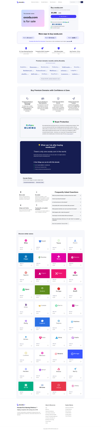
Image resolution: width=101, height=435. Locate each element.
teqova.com (55, 327)
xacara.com (55, 359)
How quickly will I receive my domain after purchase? (63, 205)
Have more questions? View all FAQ (59, 223)
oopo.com (54, 279)
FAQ (46, 407)
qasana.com (71, 263)
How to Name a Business (50, 412)
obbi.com (37, 343)
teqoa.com (54, 247)
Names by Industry (35, 2)
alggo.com (21, 263)
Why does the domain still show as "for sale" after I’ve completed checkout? (65, 219)
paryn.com (38, 375)
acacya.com (38, 295)
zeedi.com (38, 247)
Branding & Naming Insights (51, 414)
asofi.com (70, 295)
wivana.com (38, 392)
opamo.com (22, 279)
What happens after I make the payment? (60, 212)
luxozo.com (38, 311)
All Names (60, 2)
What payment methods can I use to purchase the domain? (64, 208)
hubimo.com (71, 327)
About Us (47, 409)
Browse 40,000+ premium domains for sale (50, 78)
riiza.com (54, 263)
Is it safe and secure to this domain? (59, 202)
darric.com (54, 311)
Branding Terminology (50, 419)
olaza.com (54, 392)
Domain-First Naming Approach (51, 416)
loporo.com (38, 327)
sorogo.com (71, 359)
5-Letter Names (68, 412)
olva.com (21, 247)
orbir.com (21, 311)
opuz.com (21, 295)
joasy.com (70, 391)
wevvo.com (71, 279)
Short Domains (52, 2)
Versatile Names (44, 2)
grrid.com (21, 392)
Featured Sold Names (50, 411)
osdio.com (71, 343)
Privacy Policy (48, 421)
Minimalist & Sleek (39, 182)
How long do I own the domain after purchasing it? (62, 215)
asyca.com (71, 247)
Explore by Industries (69, 407)
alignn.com (38, 279)
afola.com (54, 343)
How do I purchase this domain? (59, 198)
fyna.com (70, 311)
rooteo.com (38, 263)
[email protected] (54, 169)
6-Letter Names (68, 414)
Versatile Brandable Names (29, 182)
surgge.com (55, 295)
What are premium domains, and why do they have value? (64, 195)
